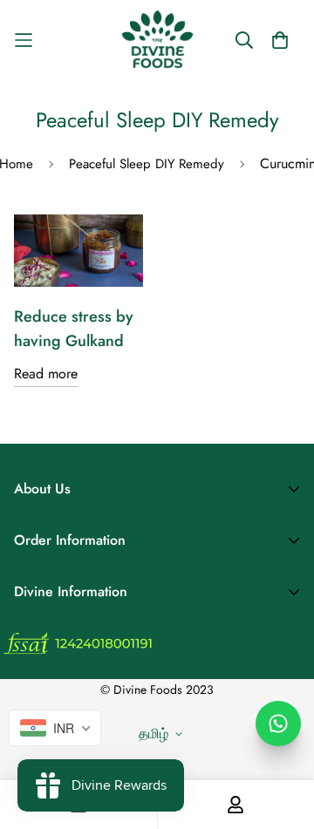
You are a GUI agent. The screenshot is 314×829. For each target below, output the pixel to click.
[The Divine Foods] (157, 39)
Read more (46, 374)
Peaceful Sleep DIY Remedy (146, 163)
